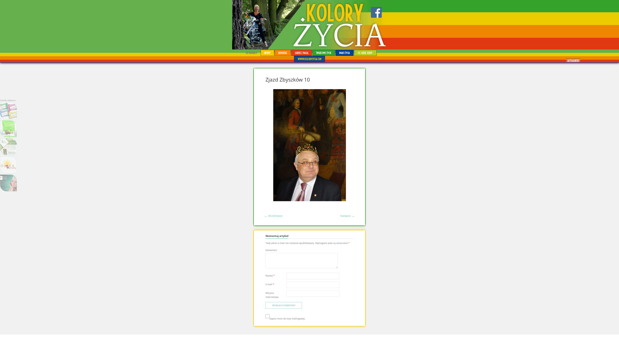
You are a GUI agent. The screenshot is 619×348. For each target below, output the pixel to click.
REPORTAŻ (282, 52)
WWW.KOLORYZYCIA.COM (309, 58)
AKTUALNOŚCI (573, 60)
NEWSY (267, 52)
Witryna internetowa (272, 295)
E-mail (269, 284)
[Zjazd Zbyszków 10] (309, 200)
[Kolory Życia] (309, 24)
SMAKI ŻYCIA (344, 52)
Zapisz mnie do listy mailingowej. (287, 318)
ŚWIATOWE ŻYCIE (323, 52)
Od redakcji (251, 52)
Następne (347, 215)
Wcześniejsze (273, 215)
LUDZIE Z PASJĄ (301, 52)
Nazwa (270, 275)
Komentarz (271, 250)
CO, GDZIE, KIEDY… (365, 52)
